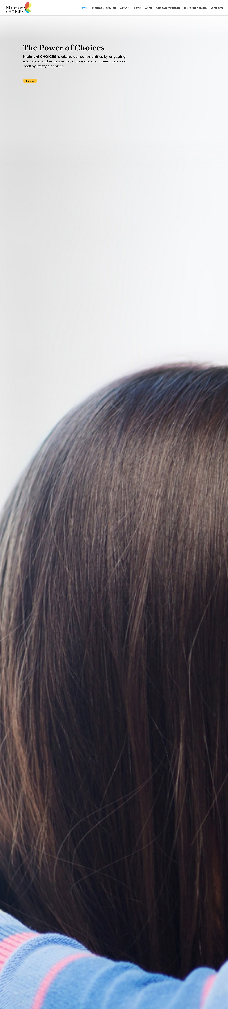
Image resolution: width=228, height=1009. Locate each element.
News (137, 8)
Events (148, 8)
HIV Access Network (195, 8)
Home (83, 8)
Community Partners (168, 8)
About (123, 8)
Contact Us (217, 8)
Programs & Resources (103, 8)
